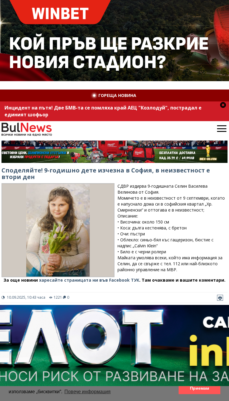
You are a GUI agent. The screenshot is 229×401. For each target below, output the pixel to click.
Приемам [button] (199, 388)
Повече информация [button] (87, 391)
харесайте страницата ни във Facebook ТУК (89, 280)
